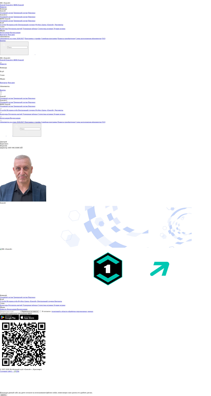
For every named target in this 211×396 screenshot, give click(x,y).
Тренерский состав (20, 13)
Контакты (3, 35)
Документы (59, 25)
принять (3, 395)
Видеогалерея (15, 33)
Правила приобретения (66, 38)
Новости (3, 7)
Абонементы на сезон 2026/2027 (12, 38)
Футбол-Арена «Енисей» (44, 25)
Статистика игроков (45, 29)
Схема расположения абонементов (88, 38)
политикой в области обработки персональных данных (72, 311)
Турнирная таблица (30, 29)
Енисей (3, 5)
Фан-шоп (11, 35)
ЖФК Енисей (19, 5)
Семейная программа (49, 38)
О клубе (3, 25)
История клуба (12, 25)
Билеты (3, 40)
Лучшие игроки (59, 29)
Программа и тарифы (33, 38)
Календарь (4, 29)
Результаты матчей (15, 29)
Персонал (31, 13)
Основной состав (6, 13)
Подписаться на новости (30, 311)
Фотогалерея (5, 33)
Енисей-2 (9, 5)
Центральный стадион (26, 25)
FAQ (103, 38)
